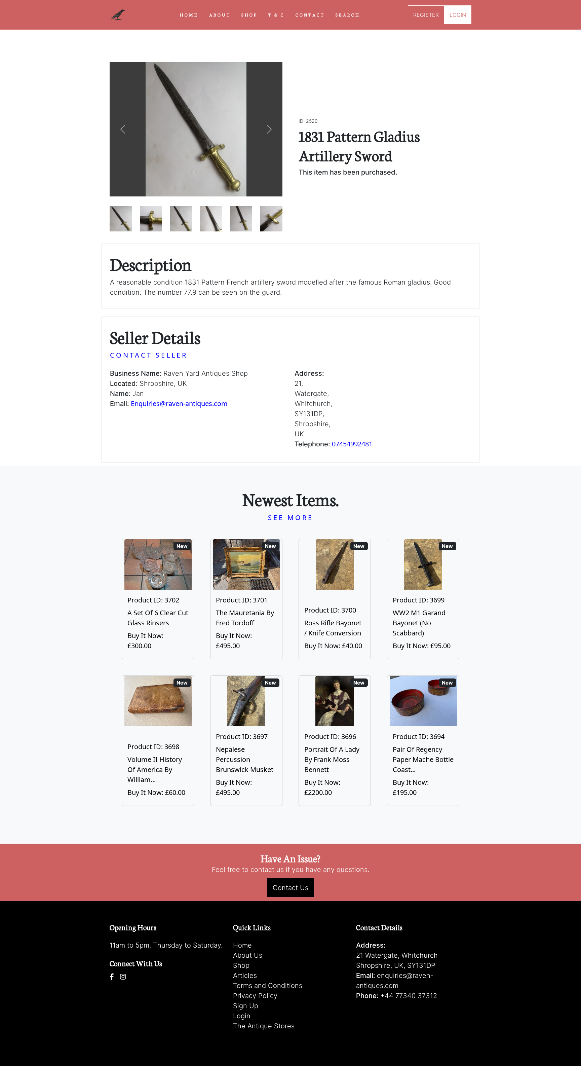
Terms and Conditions (267, 986)
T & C (276, 14)
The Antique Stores (264, 1026)
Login (241, 1016)
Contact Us (290, 888)
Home (242, 945)
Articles (245, 975)
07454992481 (352, 443)
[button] (122, 129)
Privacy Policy (255, 996)
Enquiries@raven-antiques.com (179, 403)
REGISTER (426, 14)
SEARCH (348, 14)
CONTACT (310, 14)
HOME (189, 14)
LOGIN (458, 14)
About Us (247, 955)
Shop (241, 965)
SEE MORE (290, 517)
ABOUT (220, 14)
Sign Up (245, 1006)
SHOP (249, 14)
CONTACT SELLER (149, 355)
